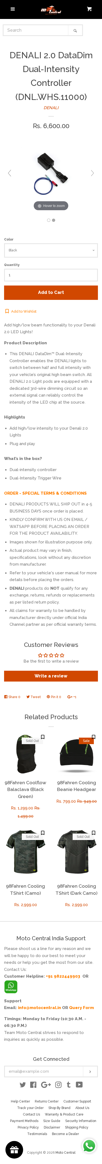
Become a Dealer (65, 1134)
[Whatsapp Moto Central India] (11, 985)
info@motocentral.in (39, 1007)
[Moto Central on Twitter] (23, 1086)
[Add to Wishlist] (42, 736)
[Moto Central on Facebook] (33, 1086)
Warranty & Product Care (64, 1114)
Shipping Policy (76, 1127)
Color (9, 239)
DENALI (51, 107)
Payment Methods (24, 1121)
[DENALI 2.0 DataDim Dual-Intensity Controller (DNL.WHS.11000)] (48, 220)
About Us (82, 1108)
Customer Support (77, 1101)
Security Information (80, 1121)
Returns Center (46, 1101)
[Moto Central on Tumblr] (69, 1086)
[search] (36, 30)
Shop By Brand (59, 1108)
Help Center (20, 1101)
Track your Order (30, 1108)
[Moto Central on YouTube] (79, 1086)
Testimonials (37, 1134)
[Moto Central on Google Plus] (46, 1086)
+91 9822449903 (63, 976)
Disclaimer (52, 1127)
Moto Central (65, 1153)
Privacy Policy (28, 1127)
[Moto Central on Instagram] (58, 1086)
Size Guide (51, 1121)
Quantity (12, 265)
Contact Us (31, 1114)
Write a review (51, 676)
